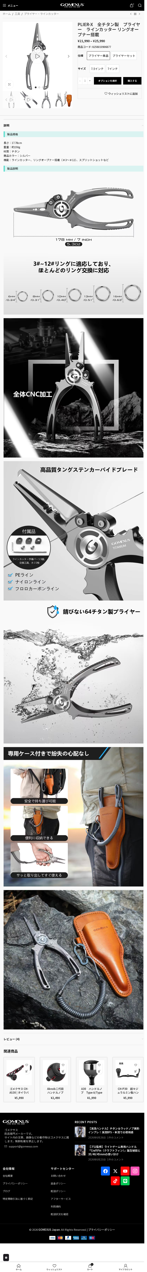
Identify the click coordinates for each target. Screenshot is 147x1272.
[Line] (125, 1180)
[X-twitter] (115, 1171)
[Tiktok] (115, 1180)
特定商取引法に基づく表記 (18, 1199)
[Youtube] (125, 1171)
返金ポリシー (58, 1183)
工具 (17, 14)
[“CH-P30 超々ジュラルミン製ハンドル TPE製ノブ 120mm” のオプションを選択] (135, 1071)
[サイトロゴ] (72, 5)
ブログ (6, 1191)
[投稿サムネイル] (80, 1133)
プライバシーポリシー (101, 1229)
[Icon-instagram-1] (135, 1171)
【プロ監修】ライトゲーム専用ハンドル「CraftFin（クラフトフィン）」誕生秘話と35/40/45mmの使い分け (114, 1150)
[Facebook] (105, 1171)
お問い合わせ (58, 1175)
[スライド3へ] (43, 87)
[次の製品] (139, 14)
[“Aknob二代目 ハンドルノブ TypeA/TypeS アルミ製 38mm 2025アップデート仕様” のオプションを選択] (63, 1071)
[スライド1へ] (36, 87)
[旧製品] (131, 14)
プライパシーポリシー (15, 1183)
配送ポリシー (58, 1191)
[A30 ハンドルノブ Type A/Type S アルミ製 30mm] (91, 1072)
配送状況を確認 (59, 1214)
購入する (132, 80)
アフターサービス (61, 1199)
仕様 (80, 55)
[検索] (139, 5)
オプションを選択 (107, 80)
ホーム (7, 14)
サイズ (82, 68)
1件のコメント (115, 1137)
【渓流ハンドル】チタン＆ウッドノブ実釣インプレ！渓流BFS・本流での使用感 (113, 1130)
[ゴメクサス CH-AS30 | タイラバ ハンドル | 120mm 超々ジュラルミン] (19, 1072)
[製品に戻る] (135, 14)
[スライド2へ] (39, 87)
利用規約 (56, 1206)
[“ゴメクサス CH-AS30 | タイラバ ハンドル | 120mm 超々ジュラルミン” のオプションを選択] (27, 1071)
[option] (98, 56)
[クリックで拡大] (9, 84)
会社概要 (8, 1175)
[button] (6, 56)
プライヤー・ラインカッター (41, 14)
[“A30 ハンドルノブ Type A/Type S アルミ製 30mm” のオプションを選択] (99, 1071)
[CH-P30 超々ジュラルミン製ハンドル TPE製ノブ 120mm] (128, 1072)
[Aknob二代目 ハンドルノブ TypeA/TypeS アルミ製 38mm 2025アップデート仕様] (55, 1072)
